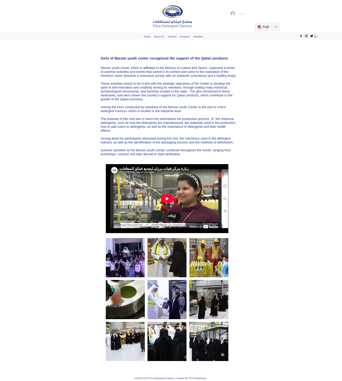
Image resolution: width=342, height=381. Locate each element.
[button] (316, 36)
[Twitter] (312, 36)
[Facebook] (301, 36)
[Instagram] (306, 36)
